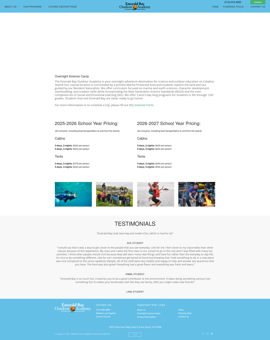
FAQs (215, 6)
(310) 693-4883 (103, 309)
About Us (141, 309)
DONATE (258, 2)
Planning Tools (185, 313)
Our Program (32, 6)
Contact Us (258, 6)
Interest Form (144, 105)
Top (135, 334)
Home (118, 64)
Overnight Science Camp (148, 313)
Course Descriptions (63, 6)
